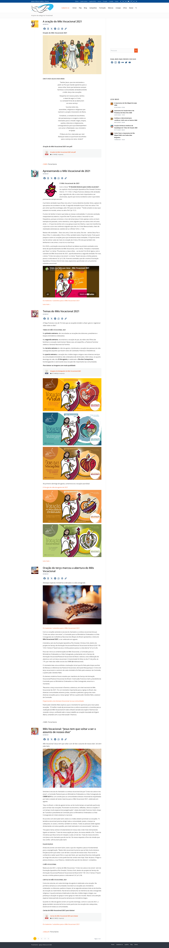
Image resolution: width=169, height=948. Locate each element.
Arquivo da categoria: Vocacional (42, 15)
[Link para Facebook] (120, 1)
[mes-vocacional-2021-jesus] (34, 731)
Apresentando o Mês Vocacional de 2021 (66, 171)
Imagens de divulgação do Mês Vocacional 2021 (65, 371)
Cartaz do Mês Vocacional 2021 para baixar (64, 916)
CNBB (45, 164)
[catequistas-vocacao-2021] (34, 313)
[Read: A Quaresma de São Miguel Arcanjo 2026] (111, 103)
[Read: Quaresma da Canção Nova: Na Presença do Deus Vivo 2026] (111, 111)
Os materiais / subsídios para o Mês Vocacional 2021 (61, 301)
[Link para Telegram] (136, 1)
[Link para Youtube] (128, 1)
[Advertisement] (124, 31)
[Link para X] (123, 1)
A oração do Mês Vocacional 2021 (62, 21)
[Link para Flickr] (133, 1)
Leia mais (46, 304)
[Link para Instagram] (126, 1)
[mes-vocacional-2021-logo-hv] (34, 23)
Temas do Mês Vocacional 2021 (61, 311)
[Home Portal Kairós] (42, 8)
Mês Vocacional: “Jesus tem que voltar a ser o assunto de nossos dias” (69, 730)
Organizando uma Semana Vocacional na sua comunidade (63, 701)
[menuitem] (76, 1)
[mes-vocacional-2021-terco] (34, 570)
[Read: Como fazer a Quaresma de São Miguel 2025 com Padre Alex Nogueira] (111, 133)
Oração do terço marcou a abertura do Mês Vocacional (68, 569)
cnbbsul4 (46, 932)
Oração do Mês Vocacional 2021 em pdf (63, 152)
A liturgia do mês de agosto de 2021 (55, 487)
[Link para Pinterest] (131, 1)
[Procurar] (136, 8)
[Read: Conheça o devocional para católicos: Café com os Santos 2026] (111, 118)
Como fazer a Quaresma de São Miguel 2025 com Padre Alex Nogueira (124, 135)
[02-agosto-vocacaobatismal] (34, 173)
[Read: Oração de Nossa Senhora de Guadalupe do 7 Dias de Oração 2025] (111, 126)
